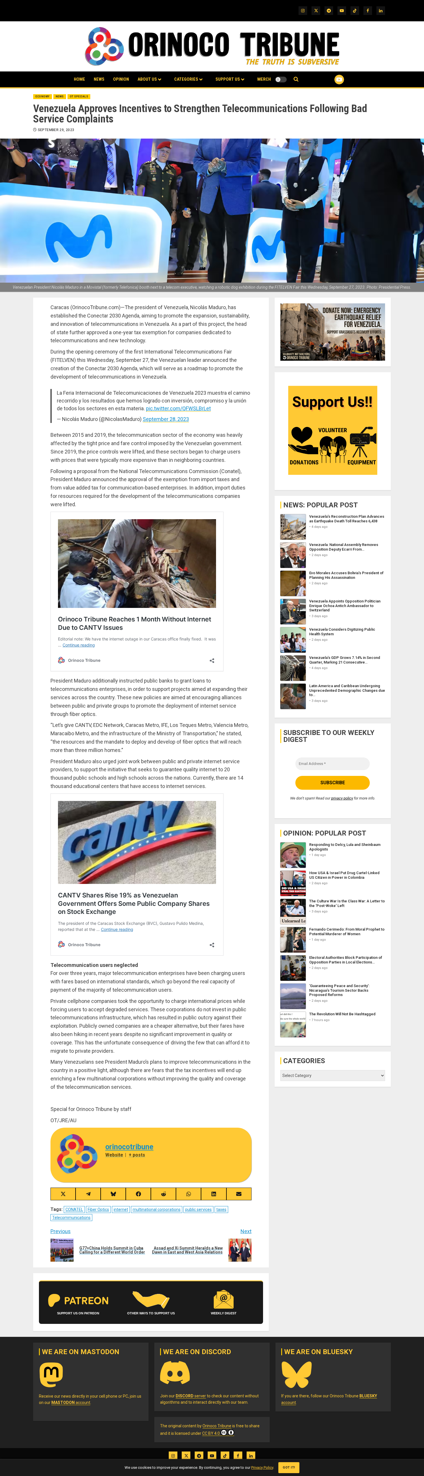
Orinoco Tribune (216, 1426)
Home (79, 79)
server (191, 1396)
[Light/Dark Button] (281, 79)
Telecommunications (71, 1217)
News (99, 79)
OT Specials (79, 96)
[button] (296, 79)
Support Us (227, 79)
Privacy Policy (262, 1467)
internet (121, 1209)
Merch (264, 79)
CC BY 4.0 (211, 1433)
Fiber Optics (98, 1209)
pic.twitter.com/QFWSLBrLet (178, 408)
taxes (221, 1209)
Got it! (289, 1467)
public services (198, 1209)
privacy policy (342, 798)
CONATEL (74, 1209)
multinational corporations (157, 1209)
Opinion (121, 79)
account (70, 1402)
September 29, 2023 (56, 130)
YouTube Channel (329, 79)
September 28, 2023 (166, 419)
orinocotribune (129, 1147)
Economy (42, 96)
